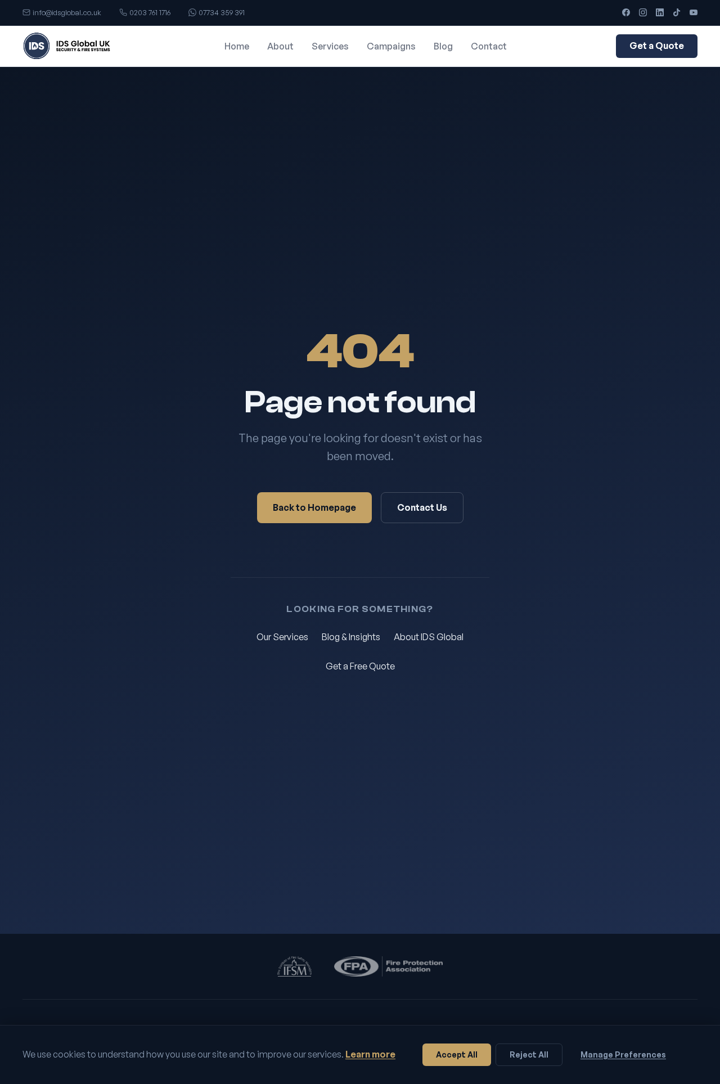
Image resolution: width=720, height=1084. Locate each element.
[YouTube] (694, 12)
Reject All (529, 1054)
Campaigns (391, 46)
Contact (489, 46)
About (280, 46)
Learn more (370, 1054)
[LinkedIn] (660, 12)
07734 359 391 (222, 12)
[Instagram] (643, 12)
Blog (443, 46)
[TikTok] (677, 12)
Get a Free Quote (360, 666)
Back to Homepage (314, 507)
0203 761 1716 (149, 12)
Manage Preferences (623, 1054)
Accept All (457, 1054)
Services (330, 46)
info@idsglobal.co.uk (67, 12)
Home (236, 46)
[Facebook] (626, 12)
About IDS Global (429, 636)
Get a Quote (656, 45)
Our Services (282, 636)
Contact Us (422, 507)
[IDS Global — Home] (68, 46)
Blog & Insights (351, 636)
